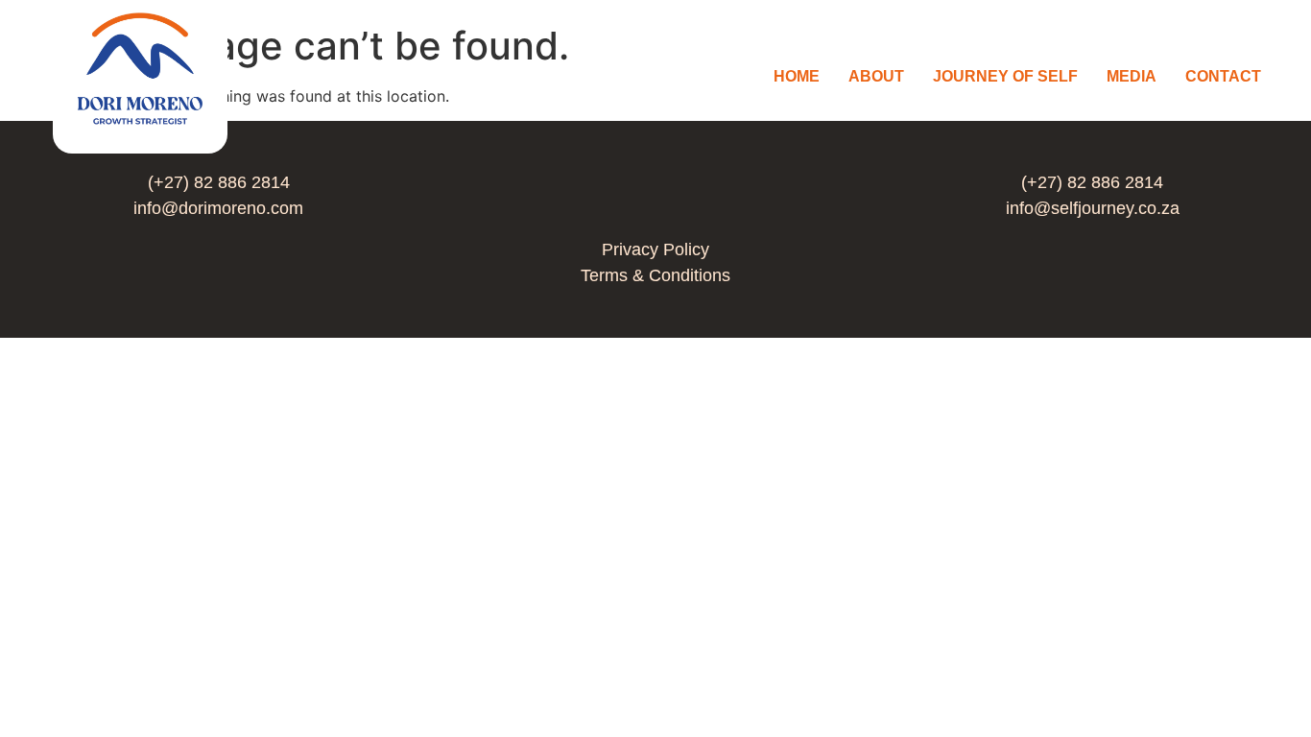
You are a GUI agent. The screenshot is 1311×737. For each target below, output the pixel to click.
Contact (1223, 76)
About (876, 76)
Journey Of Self (1005, 76)
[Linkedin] (655, 194)
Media (1131, 76)
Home (797, 76)
